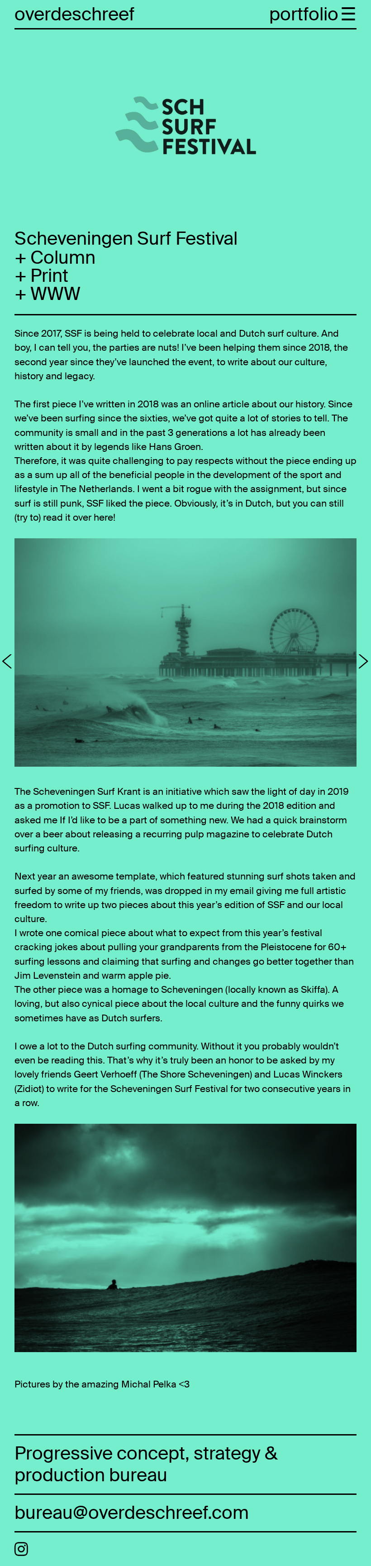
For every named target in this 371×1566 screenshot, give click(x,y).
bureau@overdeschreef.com (131, 1512)
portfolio (303, 14)
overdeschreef (74, 14)
